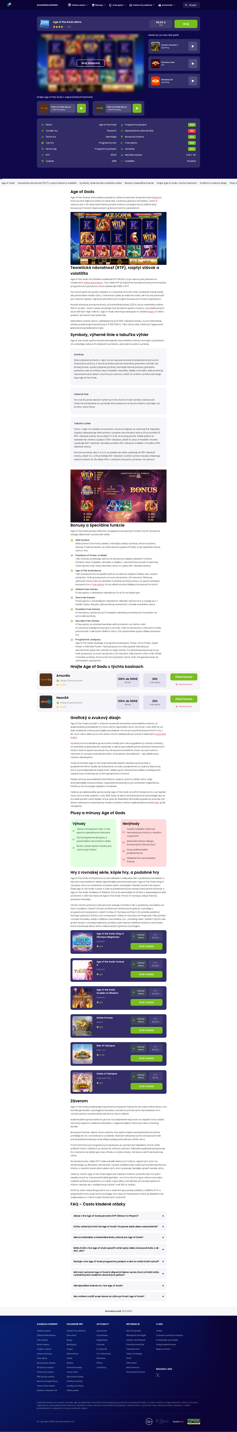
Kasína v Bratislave (135, 1340)
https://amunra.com (71, 680)
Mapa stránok (163, 1349)
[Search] (186, 5)
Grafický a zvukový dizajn (213, 183)
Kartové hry (72, 1353)
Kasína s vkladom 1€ (47, 1390)
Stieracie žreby (74, 1367)
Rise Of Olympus (106, 1045)
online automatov (93, 282)
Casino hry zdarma (142, 5)
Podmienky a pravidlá (167, 1340)
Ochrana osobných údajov (169, 1335)
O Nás (159, 1330)
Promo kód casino (46, 1385)
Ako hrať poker (133, 1330)
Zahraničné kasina (46, 1335)
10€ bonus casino (46, 1376)
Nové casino (43, 1344)
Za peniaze (102, 1335)
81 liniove (101, 1358)
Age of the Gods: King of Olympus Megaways (110, 935)
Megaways (102, 1340)
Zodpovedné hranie (166, 1344)
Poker (69, 1358)
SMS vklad (131, 1363)
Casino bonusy (44, 1353)
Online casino (78, 5)
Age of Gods (8, 183)
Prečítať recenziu (185, 684)
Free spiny (118, 5)
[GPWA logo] (193, 1421)
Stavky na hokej (74, 1381)
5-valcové (102, 1349)
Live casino (42, 1340)
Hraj (186, 24)
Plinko (100, 1363)
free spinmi (98, 584)
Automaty (167, 5)
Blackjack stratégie (136, 1335)
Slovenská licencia (135, 1372)
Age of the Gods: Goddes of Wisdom (107, 991)
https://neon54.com (71, 702)
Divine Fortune (105, 1017)
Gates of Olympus (107, 1073)
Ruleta (70, 1363)
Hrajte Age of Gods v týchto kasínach (177, 183)
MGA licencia (132, 1367)
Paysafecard (132, 1349)
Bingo (69, 1340)
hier (157, 802)
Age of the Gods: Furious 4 (110, 963)
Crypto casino (44, 1349)
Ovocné (100, 1344)
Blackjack (71, 1344)
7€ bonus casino (45, 1372)
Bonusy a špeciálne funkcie (139, 183)
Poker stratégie (134, 1353)
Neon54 (62, 698)
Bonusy (99, 5)
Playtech (156, 197)
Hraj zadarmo (91, 63)
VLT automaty (104, 1353)
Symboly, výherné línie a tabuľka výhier (101, 183)
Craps (70, 1349)
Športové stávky (75, 1376)
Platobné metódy (135, 1344)
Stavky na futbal (75, 1385)
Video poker (73, 1390)
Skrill (128, 1358)
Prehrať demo (141, 936)
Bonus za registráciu (47, 1381)
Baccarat (71, 1335)
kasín (151, 311)
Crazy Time (72, 1372)
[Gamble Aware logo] (178, 1421)
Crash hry (101, 1367)
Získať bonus (183, 677)
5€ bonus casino (45, 1367)
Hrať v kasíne (146, 946)
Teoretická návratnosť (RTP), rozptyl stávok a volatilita (47, 183)
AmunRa (63, 676)
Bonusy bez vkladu (46, 1363)
